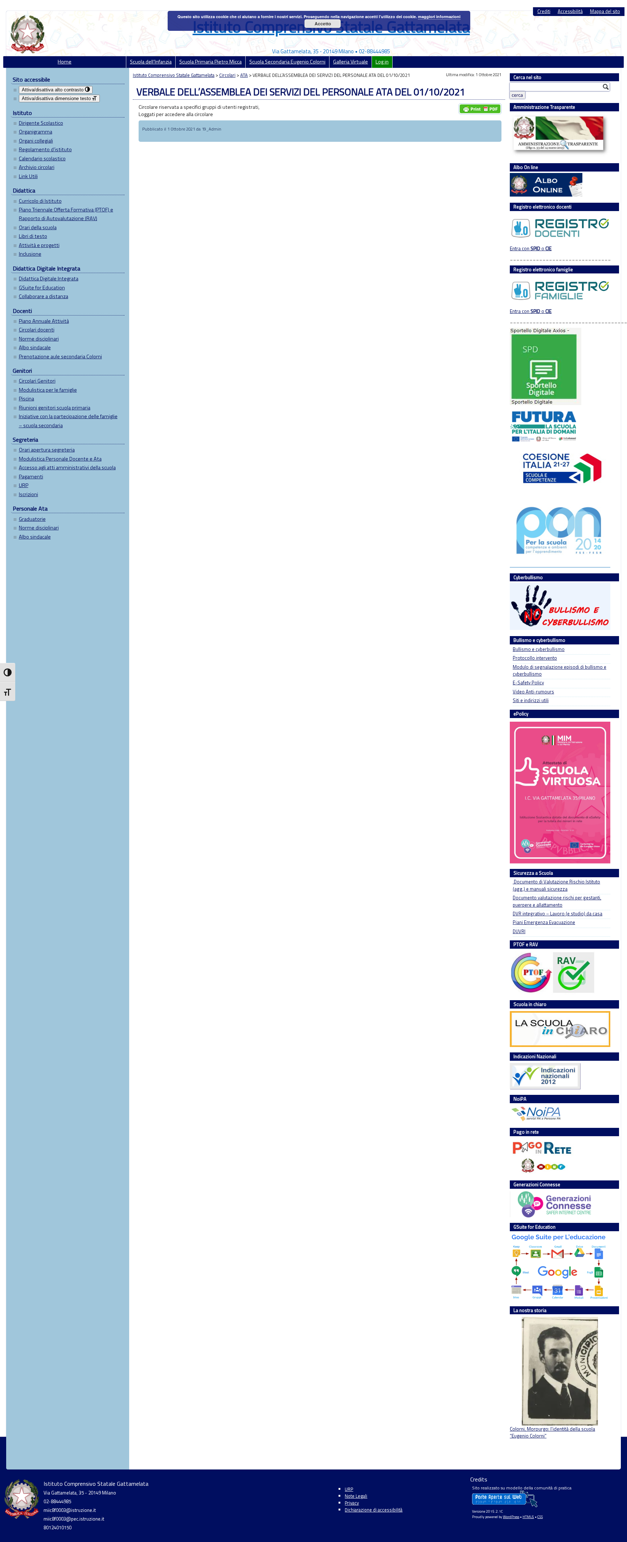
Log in (382, 62)
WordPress (511, 1517)
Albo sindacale (35, 347)
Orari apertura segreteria (47, 450)
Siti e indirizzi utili (531, 700)
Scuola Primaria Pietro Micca (210, 62)
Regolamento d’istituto (45, 149)
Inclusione (30, 254)
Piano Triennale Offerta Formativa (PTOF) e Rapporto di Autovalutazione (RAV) (66, 214)
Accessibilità (570, 11)
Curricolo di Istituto (40, 201)
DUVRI (519, 931)
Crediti (543, 11)
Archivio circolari (36, 167)
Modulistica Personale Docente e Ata (60, 459)
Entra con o (531, 248)
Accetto (323, 23)
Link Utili (28, 176)
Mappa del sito (605, 11)
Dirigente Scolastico (41, 123)
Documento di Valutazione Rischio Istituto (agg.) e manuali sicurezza (556, 885)
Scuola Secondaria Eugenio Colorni (287, 62)
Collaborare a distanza (43, 296)
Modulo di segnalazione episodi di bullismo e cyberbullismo (559, 670)
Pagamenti (31, 477)
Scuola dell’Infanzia (151, 62)
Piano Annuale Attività (44, 321)
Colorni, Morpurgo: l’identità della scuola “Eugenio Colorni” (552, 1432)
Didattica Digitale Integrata (48, 279)
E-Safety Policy (528, 682)
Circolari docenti (36, 330)
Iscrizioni (28, 494)
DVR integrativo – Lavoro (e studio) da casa (557, 913)
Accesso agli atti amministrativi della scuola (67, 467)
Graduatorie (32, 519)
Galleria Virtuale (350, 62)
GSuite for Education (42, 288)
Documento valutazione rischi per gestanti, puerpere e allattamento (557, 901)
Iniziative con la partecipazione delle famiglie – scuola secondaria (68, 420)
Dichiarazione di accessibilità (373, 1509)
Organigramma (35, 132)
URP (23, 485)
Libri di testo (33, 236)
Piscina (26, 399)
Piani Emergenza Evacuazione (544, 922)
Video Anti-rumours (533, 691)
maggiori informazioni (439, 16)
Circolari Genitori (37, 381)
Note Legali (356, 1496)
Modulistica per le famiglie (48, 390)
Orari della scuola (38, 227)
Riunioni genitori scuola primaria (54, 408)
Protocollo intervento (535, 658)
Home (64, 62)
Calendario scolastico (42, 158)
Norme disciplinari (39, 339)
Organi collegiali (36, 141)
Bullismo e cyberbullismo (539, 649)
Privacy (352, 1502)
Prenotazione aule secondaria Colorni (60, 356)
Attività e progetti (39, 245)
